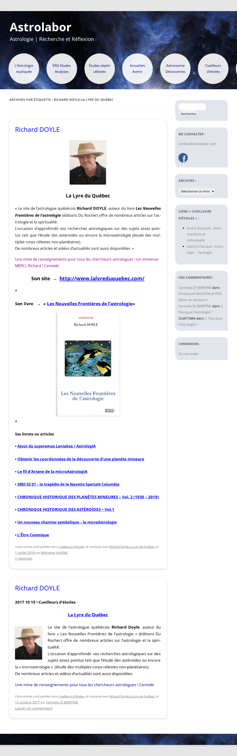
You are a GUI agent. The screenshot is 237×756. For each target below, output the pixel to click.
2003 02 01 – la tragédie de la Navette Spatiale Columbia (68, 484)
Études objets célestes (99, 68)
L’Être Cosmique (33, 534)
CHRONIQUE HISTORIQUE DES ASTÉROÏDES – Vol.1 (65, 509)
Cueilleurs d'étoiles (71, 547)
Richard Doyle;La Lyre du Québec (132, 547)
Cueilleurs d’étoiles (213, 68)
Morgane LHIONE (54, 552)
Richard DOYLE (37, 129)
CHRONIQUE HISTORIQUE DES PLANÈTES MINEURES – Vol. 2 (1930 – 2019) (88, 497)
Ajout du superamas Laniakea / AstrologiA (56, 446)
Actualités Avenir (137, 68)
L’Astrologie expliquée (24, 68)
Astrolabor (41, 27)
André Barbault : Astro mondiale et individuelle (204, 234)
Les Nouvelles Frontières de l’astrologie (89, 303)
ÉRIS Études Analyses (62, 68)
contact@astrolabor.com (197, 144)
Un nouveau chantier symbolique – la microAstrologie (67, 522)
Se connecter (188, 354)
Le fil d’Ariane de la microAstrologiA (52, 471)
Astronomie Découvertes (175, 68)
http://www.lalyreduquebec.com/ (101, 278)
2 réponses (23, 558)
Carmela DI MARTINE (62, 702)
